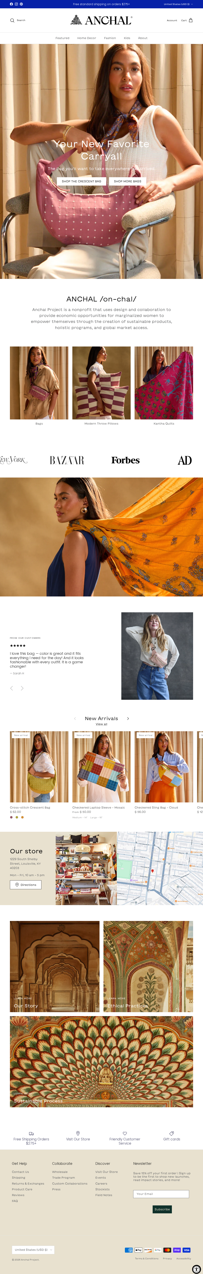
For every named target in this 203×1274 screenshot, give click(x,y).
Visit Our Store (106, 1172)
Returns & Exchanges (28, 1183)
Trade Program (63, 1177)
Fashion (110, 38)
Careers (101, 1183)
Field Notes (103, 1195)
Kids (127, 38)
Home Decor (86, 38)
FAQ (15, 1201)
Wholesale (60, 1172)
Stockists (102, 1189)
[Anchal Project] (101, 20)
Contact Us (20, 1172)
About (142, 38)
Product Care (22, 1189)
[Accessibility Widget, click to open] (196, 1269)
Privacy (167, 1258)
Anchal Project (30, 1260)
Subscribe (162, 1209)
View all (101, 724)
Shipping (18, 1177)
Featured (62, 38)
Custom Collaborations (69, 1183)
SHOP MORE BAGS (127, 181)
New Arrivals (101, 718)
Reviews (18, 1195)
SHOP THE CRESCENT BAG (81, 181)
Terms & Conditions (146, 1258)
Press (56, 1189)
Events (100, 1177)
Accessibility (183, 1258)
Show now (121, 4)
